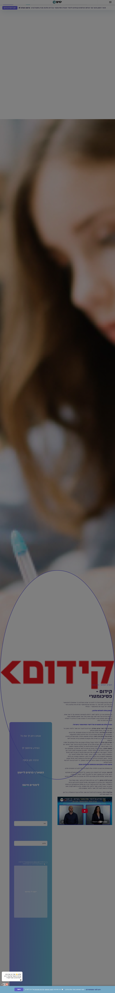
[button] (12, 974)
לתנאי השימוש (49, 989)
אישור (19, 989)
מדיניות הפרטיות (39, 989)
